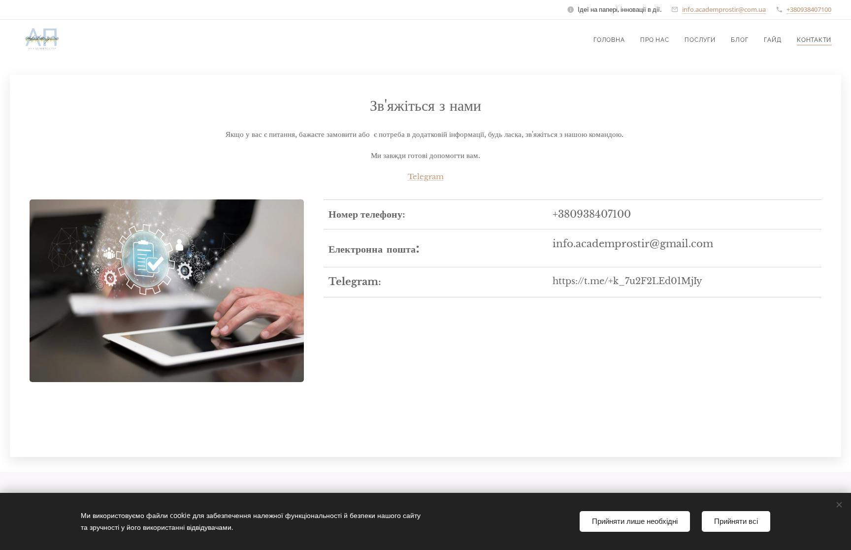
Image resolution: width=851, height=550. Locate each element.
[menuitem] (611, 40)
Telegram (426, 176)
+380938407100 (808, 9)
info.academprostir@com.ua (724, 9)
